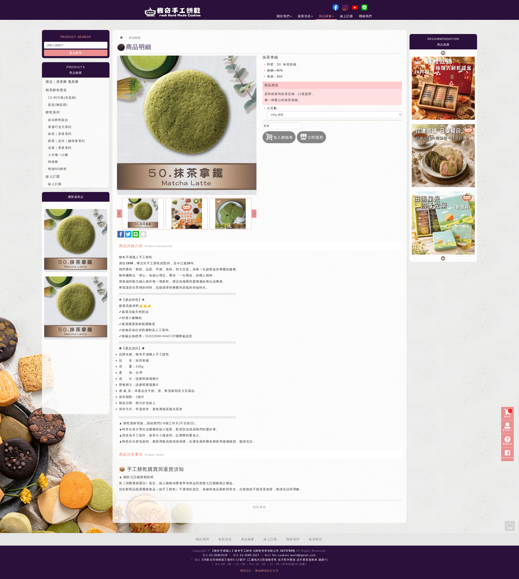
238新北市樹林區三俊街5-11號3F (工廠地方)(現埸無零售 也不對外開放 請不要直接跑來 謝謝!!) (265, 559)
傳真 (236, 555)
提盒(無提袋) (58, 104)
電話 (205, 555)
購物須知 (507, 444)
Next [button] (443, 258)
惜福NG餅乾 (57, 169)
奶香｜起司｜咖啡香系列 (66, 141)
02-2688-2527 (249, 555)
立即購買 (315, 137)
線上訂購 (53, 176)
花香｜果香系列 (60, 147)
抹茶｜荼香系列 (60, 133)
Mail (268, 555)
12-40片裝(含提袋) (62, 97)
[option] (75, 240)
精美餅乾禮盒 (56, 90)
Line (364, 7)
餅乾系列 (53, 112)
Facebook (335, 7)
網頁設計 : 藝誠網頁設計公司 (259, 570)
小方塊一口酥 (58, 155)
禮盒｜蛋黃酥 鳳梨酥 (62, 81)
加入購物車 (283, 137)
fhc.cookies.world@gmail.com (294, 555)
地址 (198, 559)
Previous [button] (443, 52)
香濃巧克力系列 (60, 127)
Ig (345, 7)
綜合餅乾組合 (58, 120)
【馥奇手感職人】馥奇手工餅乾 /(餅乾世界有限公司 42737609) (172, 12)
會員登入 (507, 430)
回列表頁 (259, 507)
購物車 (507, 414)
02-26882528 (218, 555)
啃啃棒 (53, 161)
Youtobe (355, 7)
